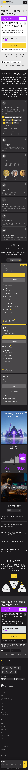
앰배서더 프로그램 (6, 738)
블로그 (3, 726)
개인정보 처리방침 (22, 406)
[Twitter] (11, 668)
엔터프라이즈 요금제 (6, 700)
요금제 (7, 248)
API (2, 704)
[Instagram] (7, 668)
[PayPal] (14, 341)
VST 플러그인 (5, 756)
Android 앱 (4, 753)
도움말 (3, 707)
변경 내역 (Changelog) (4, 713)
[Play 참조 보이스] (15, 177)
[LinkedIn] (15, 672)
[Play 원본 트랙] (6, 177)
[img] (4, 39)
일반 (9, 510)
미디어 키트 (4, 729)
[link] (7, 672)
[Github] (11, 672)
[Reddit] (3, 672)
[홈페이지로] (5, 661)
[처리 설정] (25, 23)
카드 (15, 337)
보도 (2, 732)
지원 (2, 709)
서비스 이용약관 (18, 65)
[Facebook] (3, 668)
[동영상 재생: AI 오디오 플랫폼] (14, 487)
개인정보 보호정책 (15, 764)
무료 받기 (14, 386)
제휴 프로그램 (5, 735)
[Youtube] (15, 668)
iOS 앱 (3, 750)
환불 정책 (15, 406)
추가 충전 (21, 248)
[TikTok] (19, 668)
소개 (2, 723)
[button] (14, 45)
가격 (16, 510)
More (22, 18)
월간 (8, 260)
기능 (13, 510)
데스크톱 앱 (4, 747)
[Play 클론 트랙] (23, 177)
